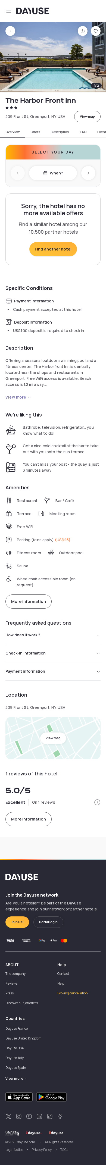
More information (28, 601)
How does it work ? (22, 634)
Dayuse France (16, 1028)
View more (15, 397)
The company (15, 973)
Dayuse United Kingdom (23, 1038)
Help (60, 983)
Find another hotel (53, 249)
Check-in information (25, 653)
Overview (12, 132)
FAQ (83, 132)
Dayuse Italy (14, 1058)
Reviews (11, 983)
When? (56, 173)
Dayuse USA (14, 1048)
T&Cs (64, 1149)
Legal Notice (14, 1149)
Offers (35, 132)
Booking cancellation (72, 993)
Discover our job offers (21, 1003)
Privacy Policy (42, 1149)
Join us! (17, 922)
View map (87, 116)
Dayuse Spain (15, 1067)
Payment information (25, 671)
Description (60, 132)
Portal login (48, 922)
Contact (63, 973)
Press (9, 993)
